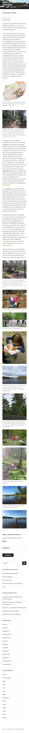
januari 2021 (5, 631)
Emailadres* (6, 548)
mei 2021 (5, 628)
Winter (4, 711)
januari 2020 (5, 657)
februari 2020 (6, 654)
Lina (3, 688)
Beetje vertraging (7, 577)
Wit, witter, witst (6, 580)
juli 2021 (4, 624)
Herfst (4, 681)
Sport (3, 704)
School (4, 701)
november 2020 (6, 634)
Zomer (4, 714)
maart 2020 (5, 651)
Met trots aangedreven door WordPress (13, 729)
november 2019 (6, 664)
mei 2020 (5, 644)
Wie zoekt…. (6, 20)
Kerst (3, 684)
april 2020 (5, 647)
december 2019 (6, 661)
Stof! (3, 587)
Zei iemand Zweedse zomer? (10, 573)
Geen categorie (6, 678)
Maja (3, 694)
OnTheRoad (5, 698)
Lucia (3, 691)
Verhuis (4, 708)
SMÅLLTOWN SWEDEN (9, 3)
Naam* (4, 541)
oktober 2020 (6, 638)
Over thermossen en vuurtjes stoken (12, 583)
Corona (4, 674)
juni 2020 (4, 641)
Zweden (4, 718)
